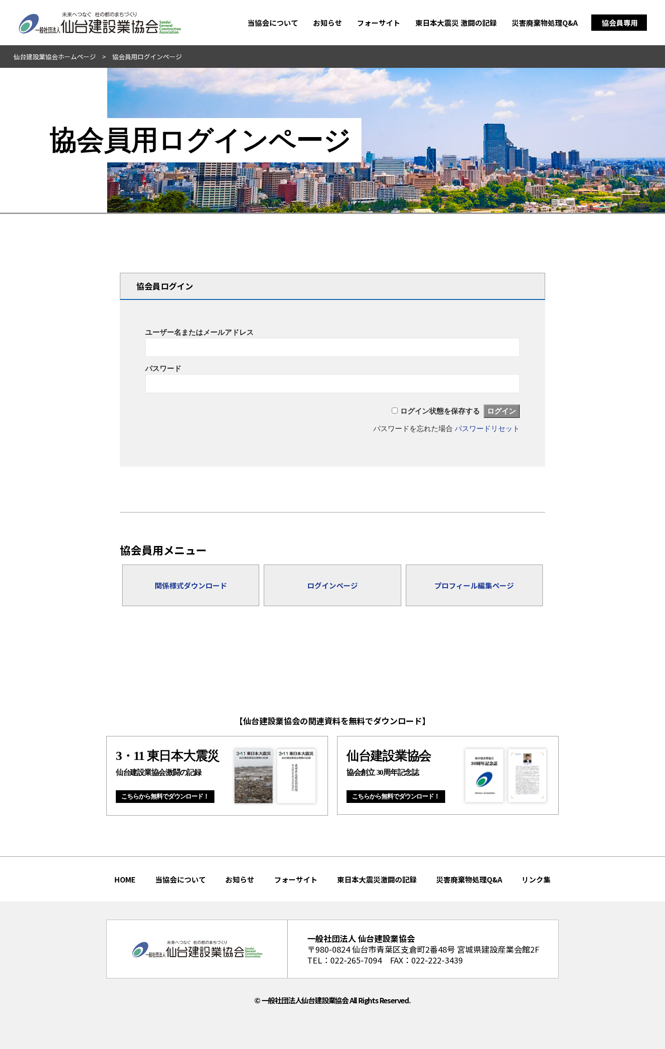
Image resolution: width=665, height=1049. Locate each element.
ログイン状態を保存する (440, 411)
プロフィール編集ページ (474, 585)
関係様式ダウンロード (191, 585)
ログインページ (332, 585)
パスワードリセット (487, 428)
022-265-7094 (356, 960)
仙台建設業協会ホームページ (55, 56)
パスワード (163, 368)
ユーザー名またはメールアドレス (199, 332)
